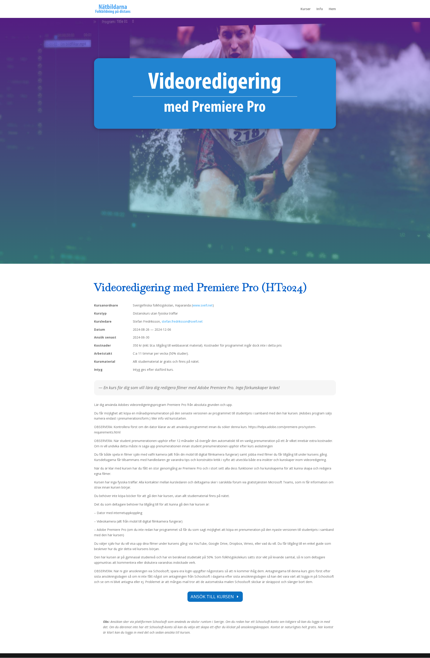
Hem (332, 9)
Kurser (306, 9)
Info (319, 9)
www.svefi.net (203, 305)
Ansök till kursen (212, 597)
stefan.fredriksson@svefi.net (182, 321)
